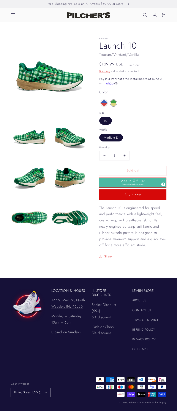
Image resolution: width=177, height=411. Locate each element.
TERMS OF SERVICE (145, 320)
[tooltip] (163, 184)
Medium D (111, 137)
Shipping (104, 71)
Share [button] (108, 256)
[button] (13, 15)
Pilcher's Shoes (137, 402)
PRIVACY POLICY (144, 339)
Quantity (104, 147)
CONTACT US (141, 310)
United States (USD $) (27, 392)
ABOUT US (139, 300)
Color (103, 92)
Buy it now (133, 194)
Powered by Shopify (155, 402)
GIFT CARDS (140, 349)
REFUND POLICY (143, 329)
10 (105, 121)
